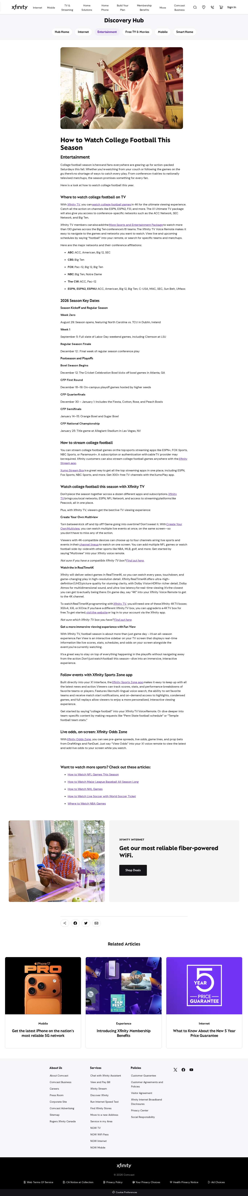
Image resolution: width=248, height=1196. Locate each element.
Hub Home (62, 32)
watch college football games (111, 204)
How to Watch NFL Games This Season (93, 774)
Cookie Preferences (126, 1192)
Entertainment (107, 32)
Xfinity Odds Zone (79, 739)
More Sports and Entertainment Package (136, 225)
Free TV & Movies (137, 32)
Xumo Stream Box (72, 470)
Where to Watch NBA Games (87, 803)
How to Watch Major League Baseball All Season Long (103, 782)
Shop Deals (133, 870)
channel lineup (89, 544)
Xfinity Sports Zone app (127, 682)
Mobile (163, 32)
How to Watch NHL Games (85, 789)
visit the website (97, 612)
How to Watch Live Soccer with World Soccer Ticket (102, 796)
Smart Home (184, 32)
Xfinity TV (73, 204)
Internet (83, 32)
